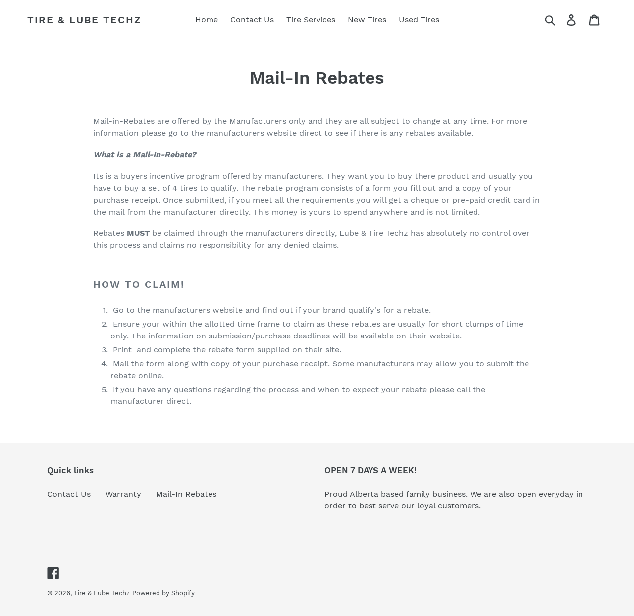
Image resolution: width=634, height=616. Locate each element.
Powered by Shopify (163, 593)
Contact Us (69, 494)
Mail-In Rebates (186, 494)
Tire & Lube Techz (84, 20)
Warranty (123, 494)
